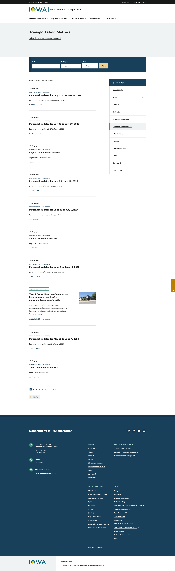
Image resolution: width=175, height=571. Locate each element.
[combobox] (71, 66)
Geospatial (118, 520)
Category (64, 62)
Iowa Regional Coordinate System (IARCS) (129, 505)
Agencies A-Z (126, 2)
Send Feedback (66, 561)
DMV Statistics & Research (123, 524)
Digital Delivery (119, 516)
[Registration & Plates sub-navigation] (68, 19)
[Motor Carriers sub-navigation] (101, 19)
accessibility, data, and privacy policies (92, 565)
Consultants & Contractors (123, 448)
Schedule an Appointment (97, 494)
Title (34, 62)
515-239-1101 (39, 462)
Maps (116, 538)
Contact (91, 456)
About (90, 452)
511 (90, 513)
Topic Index (92, 478)
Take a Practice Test (95, 498)
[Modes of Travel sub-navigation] (85, 19)
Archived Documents (95, 547)
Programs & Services (139, 2)
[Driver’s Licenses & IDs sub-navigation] (47, 19)
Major (93, 517)
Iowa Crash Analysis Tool (125, 527)
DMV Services (93, 491)
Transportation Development (124, 456)
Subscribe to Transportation (44, 38)
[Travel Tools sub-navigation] (115, 19)
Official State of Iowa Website (38, 2)
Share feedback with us (44, 474)
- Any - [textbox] (67, 66)
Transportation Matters (96, 467)
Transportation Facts (121, 498)
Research (117, 494)
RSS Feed (36, 397)
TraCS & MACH (119, 531)
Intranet (93, 520)
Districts (91, 459)
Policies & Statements (122, 535)
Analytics (117, 491)
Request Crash (121, 509)
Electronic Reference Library (98, 524)
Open (119, 513)
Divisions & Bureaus (95, 463)
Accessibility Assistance (97, 528)
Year (84, 61)
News (90, 470)
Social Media (92, 448)
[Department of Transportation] (38, 9)
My (91, 509)
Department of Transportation (66, 9)
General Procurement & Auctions (126, 452)
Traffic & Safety (119, 502)
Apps (90, 502)
